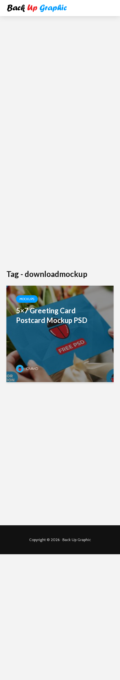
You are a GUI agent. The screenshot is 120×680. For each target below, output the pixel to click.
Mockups (27, 299)
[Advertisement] (60, 83)
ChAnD (31, 368)
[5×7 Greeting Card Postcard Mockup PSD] (60, 333)
